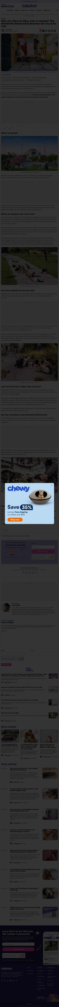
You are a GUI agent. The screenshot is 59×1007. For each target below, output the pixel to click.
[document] (29, 503)
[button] (52, 485)
